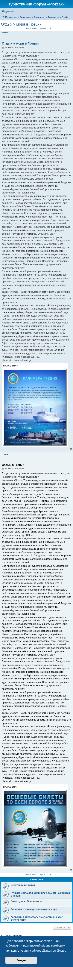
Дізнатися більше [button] (54, 950)
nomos (5, 33)
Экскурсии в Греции (23, 885)
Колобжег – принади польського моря (34, 909)
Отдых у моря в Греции (21, 24)
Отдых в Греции (13, 464)
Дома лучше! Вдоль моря (26, 901)
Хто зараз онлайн (11, 935)
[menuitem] (8, 11)
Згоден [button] (21, 960)
